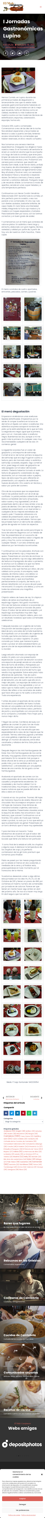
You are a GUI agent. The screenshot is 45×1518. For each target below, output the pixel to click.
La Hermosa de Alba (32, 1152)
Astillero (30, 1131)
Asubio (11, 1134)
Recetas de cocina (17, 1410)
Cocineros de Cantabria (21, 1298)
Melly (27, 1156)
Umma (21, 1167)
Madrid (18, 1156)
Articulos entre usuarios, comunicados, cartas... (22, 1376)
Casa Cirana (27, 1136)
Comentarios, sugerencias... (14, 1264)
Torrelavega (10, 1167)
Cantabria (12, 1136)
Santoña (14, 1164)
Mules (31, 1159)
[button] (42, 1474)
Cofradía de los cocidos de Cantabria (18, 1339)
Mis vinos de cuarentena (15, 1159)
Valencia (32, 1167)
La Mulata (9, 1154)
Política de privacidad (28, 1515)
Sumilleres (26, 1164)
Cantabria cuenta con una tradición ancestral (22, 1414)
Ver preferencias (22, 1510)
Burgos (33, 1134)
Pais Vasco (13, 1162)
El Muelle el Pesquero (13, 1149)
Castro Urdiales (20, 1139)
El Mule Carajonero (22, 1423)
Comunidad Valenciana (14, 1144)
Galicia (17, 1151)
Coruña (12, 1146)
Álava (23, 1169)
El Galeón (22, 1146)
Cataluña (33, 1139)
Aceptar (22, 1499)
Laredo (19, 1154)
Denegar (22, 1504)
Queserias (26, 1162)
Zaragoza (13, 1169)
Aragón (20, 1131)
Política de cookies (14, 1515)
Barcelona (22, 1134)
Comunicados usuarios (21, 1373)
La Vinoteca (29, 1154)
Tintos (37, 1164)
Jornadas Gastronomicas (20, 47)
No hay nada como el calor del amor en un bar (22, 1227)
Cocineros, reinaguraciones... (15, 1302)
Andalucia (9, 1131)
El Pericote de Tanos (32, 1149)
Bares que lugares (17, 1223)
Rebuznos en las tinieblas (22, 1261)
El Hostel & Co (35, 1146)
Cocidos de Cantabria (20, 1335)
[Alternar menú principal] (41, 7)
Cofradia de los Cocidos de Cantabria (20, 1141)
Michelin (36, 1157)
